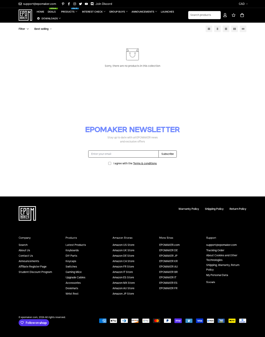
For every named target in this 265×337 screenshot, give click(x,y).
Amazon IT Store (123, 272)
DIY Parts (71, 255)
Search (23, 245)
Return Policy (237, 209)
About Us (24, 250)
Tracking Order (215, 250)
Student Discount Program (35, 272)
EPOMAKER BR (168, 272)
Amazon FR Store (123, 266)
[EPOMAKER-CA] (25, 15)
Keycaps (71, 261)
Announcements (29, 261)
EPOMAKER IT (167, 277)
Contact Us (26, 255)
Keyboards (72, 250)
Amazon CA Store (123, 261)
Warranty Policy (188, 209)
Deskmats (72, 288)
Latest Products (76, 245)
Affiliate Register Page (33, 266)
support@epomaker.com (221, 245)
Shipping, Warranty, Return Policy (222, 267)
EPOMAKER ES (168, 283)
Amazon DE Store (123, 255)
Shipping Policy (214, 209)
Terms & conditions (145, 163)
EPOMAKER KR (168, 261)
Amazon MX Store (124, 283)
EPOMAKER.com (169, 245)
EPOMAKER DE (168, 250)
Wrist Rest (72, 293)
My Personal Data (217, 275)
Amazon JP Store (123, 293)
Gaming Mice (74, 272)
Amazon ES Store (123, 277)
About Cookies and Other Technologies (221, 258)
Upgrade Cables (75, 277)
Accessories (73, 283)
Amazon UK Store (123, 250)
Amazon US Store (123, 245)
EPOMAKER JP (168, 255)
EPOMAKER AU (168, 266)
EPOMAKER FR (168, 288)
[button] (241, 15)
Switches (71, 266)
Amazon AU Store (123, 288)
